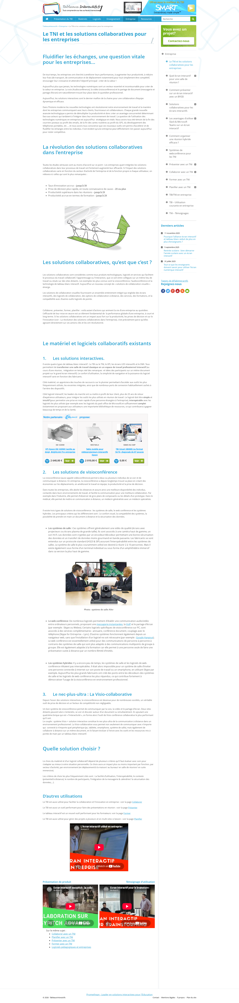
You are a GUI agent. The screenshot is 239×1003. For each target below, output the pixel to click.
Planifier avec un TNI (62, 937)
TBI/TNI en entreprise (180, 194)
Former (127, 813)
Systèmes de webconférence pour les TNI (180, 153)
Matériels (82, 19)
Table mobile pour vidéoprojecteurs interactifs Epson (94, 452)
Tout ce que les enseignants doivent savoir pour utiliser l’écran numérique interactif (180, 267)
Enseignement (113, 19)
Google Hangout (144, 637)
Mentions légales (168, 997)
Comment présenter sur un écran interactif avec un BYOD (181, 93)
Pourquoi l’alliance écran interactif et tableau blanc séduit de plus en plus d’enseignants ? (180, 239)
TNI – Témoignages (179, 213)
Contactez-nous (178, 41)
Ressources (146, 19)
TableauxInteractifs (50, 26)
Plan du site (191, 997)
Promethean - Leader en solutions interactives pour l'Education (119, 994)
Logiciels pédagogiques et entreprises (71, 947)
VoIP (128, 624)
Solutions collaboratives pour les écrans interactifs (181, 107)
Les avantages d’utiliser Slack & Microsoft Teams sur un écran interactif (181, 123)
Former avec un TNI (62, 943)
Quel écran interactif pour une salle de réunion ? (180, 79)
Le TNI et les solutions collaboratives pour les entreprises (181, 65)
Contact (156, 997)
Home (47, 19)
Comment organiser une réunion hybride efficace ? (180, 139)
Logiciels (97, 19)
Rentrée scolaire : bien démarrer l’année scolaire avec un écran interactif (179, 253)
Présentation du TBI (63, 19)
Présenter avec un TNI (63, 940)
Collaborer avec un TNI (63, 933)
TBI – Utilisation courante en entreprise (181, 204)
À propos (181, 997)
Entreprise (130, 19)
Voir (69, 461)
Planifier (138, 818)
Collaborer (137, 802)
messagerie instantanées (110, 624)
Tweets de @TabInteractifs (174, 280)
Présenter (132, 807)
